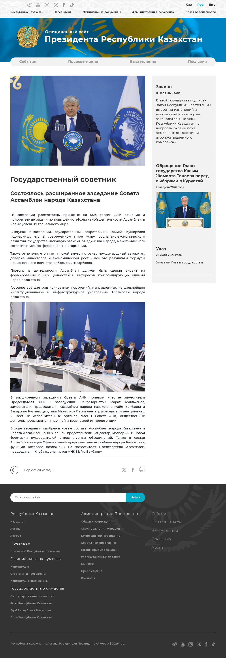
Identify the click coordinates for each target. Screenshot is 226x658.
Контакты (88, 578)
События (27, 61)
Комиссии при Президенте (101, 535)
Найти (135, 497)
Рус (200, 5)
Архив (158, 547)
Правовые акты (83, 61)
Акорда (15, 535)
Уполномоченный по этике (101, 557)
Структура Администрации (100, 528)
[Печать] (142, 469)
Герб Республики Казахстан (30, 610)
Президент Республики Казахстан (35, 551)
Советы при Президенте (99, 542)
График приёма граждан (99, 549)
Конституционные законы (29, 580)
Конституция (19, 566)
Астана (15, 528)
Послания (197, 61)
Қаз (189, 5)
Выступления (143, 61)
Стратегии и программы (28, 573)
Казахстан (17, 521)
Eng (212, 5)
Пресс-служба (91, 571)
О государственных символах (32, 596)
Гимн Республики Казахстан (31, 617)
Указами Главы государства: (179, 262)
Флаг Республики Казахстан (31, 603)
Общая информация (95, 521)
